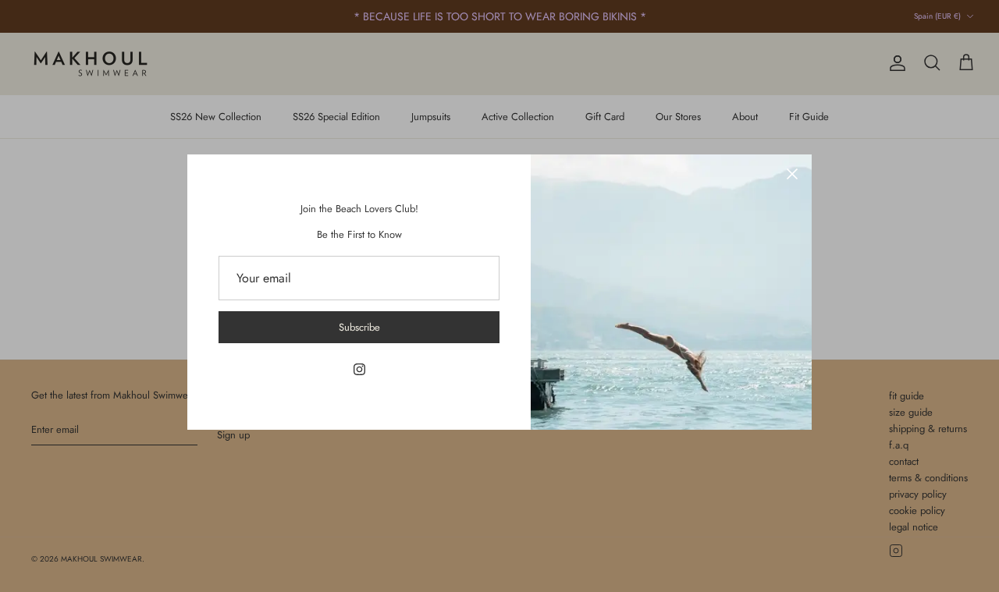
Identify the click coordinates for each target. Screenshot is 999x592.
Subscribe (359, 327)
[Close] (792, 174)
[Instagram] (359, 369)
